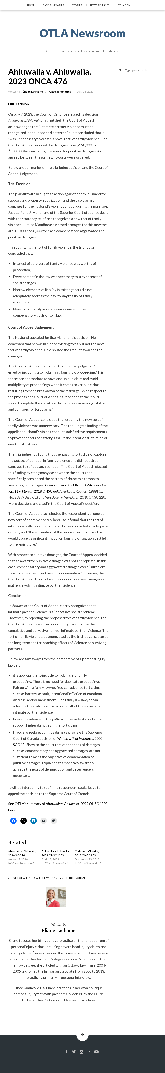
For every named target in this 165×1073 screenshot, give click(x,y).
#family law (42, 878)
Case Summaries (53, 5)
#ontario (82, 878)
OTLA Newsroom (82, 33)
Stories (77, 5)
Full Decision (18, 104)
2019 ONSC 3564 (68, 485)
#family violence (62, 878)
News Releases (99, 5)
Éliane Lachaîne (33, 91)
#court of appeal (20, 878)
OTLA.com (124, 5)
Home (31, 5)
